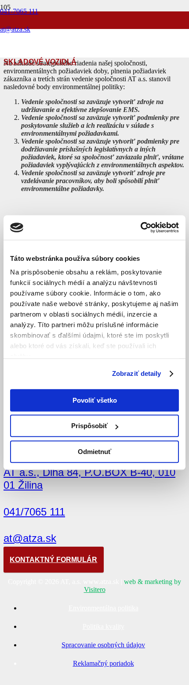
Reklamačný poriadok (103, 663)
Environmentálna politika (103, 608)
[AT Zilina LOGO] (49, 76)
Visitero (94, 589)
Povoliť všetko (95, 400)
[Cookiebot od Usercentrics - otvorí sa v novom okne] (140, 227)
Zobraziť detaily (136, 373)
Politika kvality (103, 626)
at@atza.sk (30, 538)
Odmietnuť (94, 451)
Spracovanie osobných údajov (103, 645)
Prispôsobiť (89, 425)
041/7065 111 (34, 512)
